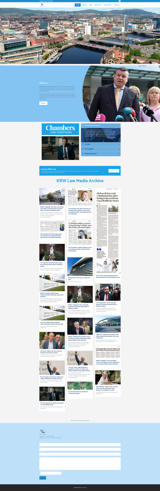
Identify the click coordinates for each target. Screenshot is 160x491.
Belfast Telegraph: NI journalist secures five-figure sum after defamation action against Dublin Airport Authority (79, 338)
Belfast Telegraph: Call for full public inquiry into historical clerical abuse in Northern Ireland (78, 306)
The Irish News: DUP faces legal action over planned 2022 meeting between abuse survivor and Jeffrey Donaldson (51, 236)
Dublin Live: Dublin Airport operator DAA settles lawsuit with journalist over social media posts (107, 336)
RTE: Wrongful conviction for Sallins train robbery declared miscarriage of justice (51, 378)
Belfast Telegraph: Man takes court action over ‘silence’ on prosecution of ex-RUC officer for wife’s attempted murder (52, 208)
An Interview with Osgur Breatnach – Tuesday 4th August (78, 392)
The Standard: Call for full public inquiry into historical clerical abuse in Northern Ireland (51, 264)
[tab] (101, 125)
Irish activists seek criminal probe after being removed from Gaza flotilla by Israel (108, 276)
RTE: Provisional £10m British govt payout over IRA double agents (52, 404)
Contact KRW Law (114, 171)
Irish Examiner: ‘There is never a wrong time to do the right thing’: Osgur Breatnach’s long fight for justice (107, 388)
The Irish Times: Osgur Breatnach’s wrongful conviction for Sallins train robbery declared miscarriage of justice (79, 369)
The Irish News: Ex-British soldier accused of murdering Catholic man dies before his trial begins (80, 249)
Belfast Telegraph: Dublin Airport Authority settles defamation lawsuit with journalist (51, 295)
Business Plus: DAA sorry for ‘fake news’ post (79, 279)
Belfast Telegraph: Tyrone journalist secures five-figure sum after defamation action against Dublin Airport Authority (107, 362)
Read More (43, 103)
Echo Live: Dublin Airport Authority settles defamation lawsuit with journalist (51, 323)
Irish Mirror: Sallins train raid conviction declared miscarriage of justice (51, 352)
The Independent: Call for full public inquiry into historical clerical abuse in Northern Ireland (106, 304)
